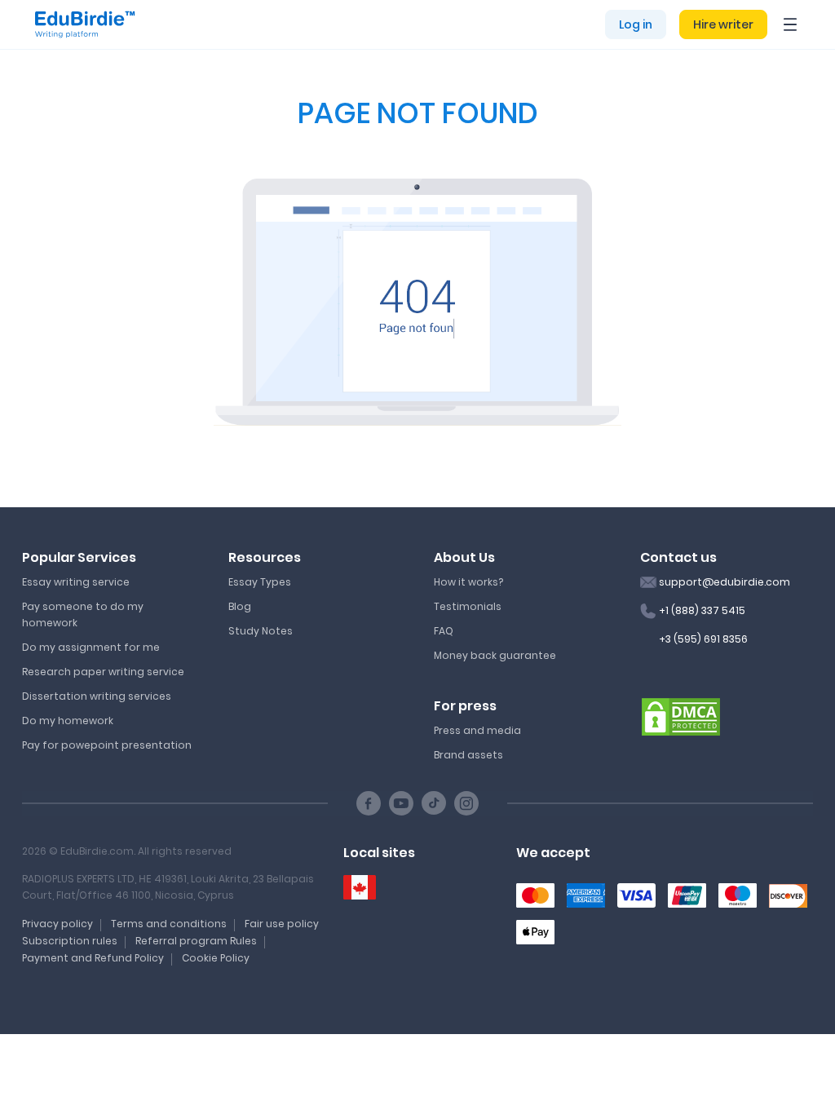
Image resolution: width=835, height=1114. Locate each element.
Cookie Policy (216, 958)
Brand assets (468, 755)
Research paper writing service (103, 672)
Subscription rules (69, 941)
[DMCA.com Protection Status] (681, 716)
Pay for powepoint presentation (107, 745)
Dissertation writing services (96, 696)
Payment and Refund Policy (93, 958)
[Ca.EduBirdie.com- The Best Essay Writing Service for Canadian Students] (359, 887)
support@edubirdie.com (724, 582)
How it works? (468, 582)
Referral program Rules (196, 941)
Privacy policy (57, 924)
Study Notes (260, 631)
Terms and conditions (169, 924)
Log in (635, 24)
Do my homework (67, 720)
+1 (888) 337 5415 (702, 610)
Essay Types (259, 582)
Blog (239, 606)
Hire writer (723, 24)
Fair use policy (282, 924)
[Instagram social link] (466, 803)
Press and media (477, 730)
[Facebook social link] (368, 803)
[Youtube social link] (401, 803)
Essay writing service (76, 582)
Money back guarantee (495, 655)
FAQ (443, 631)
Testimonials (467, 606)
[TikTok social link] (434, 803)
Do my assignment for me (91, 647)
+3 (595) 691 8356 (703, 639)
